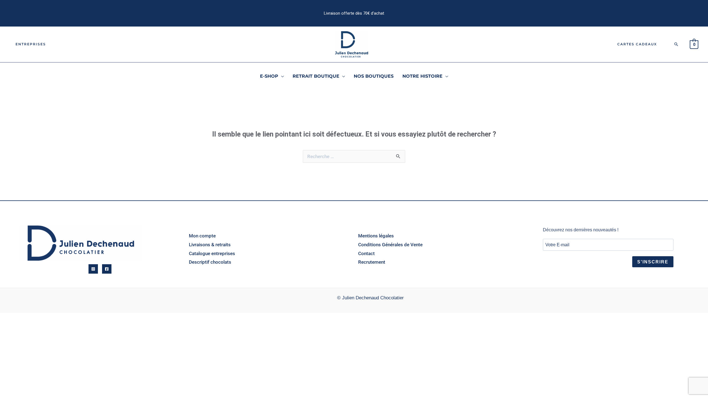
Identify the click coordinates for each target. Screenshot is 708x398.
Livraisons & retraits (210, 244)
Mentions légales (376, 236)
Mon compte (202, 236)
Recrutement (371, 262)
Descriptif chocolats (210, 262)
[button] (31, 44)
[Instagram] (93, 269)
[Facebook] (106, 269)
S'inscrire (652, 262)
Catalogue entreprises (212, 253)
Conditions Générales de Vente (390, 244)
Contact (366, 253)
